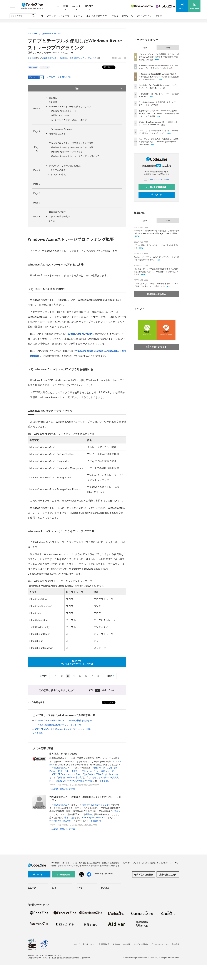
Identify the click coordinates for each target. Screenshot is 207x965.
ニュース (54, 6)
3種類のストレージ (60, 115)
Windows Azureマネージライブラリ (68, 151)
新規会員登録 (157, 187)
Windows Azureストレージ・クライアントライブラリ (76, 156)
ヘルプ (77, 944)
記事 (65, 6)
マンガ (158, 15)
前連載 (71, 334)
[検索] (33, 16)
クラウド (44, 67)
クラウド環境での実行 (59, 216)
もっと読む (37, 732)
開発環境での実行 (57, 212)
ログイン (158, 194)
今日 (145, 47)
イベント (76, 6)
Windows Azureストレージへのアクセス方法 (72, 147)
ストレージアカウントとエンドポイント (70, 119)
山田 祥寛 (31, 58)
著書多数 (103, 780)
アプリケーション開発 (58, 15)
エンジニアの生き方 (96, 15)
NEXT (109, 676)
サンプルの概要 (58, 169)
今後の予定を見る (158, 346)
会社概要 (126, 944)
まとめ (52, 220)
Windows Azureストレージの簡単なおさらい (70, 106)
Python (114, 15)
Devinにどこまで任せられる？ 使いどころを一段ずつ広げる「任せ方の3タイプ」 (159, 131)
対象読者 (53, 101)
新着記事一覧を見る (156, 294)
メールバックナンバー (158, 179)
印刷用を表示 (38, 702)
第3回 (81, 334)
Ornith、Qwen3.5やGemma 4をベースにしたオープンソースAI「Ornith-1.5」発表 (159, 123)
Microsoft (33, 67)
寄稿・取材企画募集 (143, 874)
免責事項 (116, 944)
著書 (66, 817)
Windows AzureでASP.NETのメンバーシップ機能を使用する (63, 720)
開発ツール (127, 15)
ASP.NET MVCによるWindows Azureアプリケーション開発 (63, 729)
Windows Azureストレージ (63, 110)
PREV (44, 676)
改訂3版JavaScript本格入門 (71, 777)
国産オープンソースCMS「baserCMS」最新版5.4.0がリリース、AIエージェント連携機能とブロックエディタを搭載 (159, 113)
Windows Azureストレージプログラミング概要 (71, 142)
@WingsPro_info (97, 817)
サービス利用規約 (140, 944)
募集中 (89, 814)
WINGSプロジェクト (61, 767)
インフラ (77, 15)
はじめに (53, 97)
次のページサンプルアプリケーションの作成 (77, 662)
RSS (84, 817)
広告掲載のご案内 (167, 874)
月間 (168, 47)
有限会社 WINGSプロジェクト (96, 804)
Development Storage (61, 129)
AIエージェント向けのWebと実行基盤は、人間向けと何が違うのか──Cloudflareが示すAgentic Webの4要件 (159, 142)
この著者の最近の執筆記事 (62, 789)
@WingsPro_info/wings (60, 820)
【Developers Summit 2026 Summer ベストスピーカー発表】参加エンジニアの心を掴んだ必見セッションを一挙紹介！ (159, 76)
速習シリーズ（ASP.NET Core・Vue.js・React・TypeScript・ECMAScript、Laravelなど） (83, 774)
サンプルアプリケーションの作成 (64, 165)
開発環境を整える (57, 133)
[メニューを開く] (13, 6)
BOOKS (89, 6)
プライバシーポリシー (160, 944)
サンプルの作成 (58, 174)
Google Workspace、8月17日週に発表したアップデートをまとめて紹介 (158, 103)
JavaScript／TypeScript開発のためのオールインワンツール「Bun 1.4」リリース (158, 86)
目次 (77, 88)
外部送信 (175, 944)
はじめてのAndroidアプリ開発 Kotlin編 (74, 780)
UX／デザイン (144, 15)
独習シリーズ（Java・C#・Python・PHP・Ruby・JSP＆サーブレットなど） (84, 769)
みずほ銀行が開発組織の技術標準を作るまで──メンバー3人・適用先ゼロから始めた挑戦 (158, 66)
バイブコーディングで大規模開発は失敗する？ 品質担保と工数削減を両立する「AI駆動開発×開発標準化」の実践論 (159, 57)
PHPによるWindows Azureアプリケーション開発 (58, 724)
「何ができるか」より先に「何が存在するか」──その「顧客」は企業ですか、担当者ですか (156, 284)
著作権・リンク (89, 944)
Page (36, 108)
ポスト (109, 67)
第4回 (89, 334)
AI (42, 15)
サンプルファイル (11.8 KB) (58, 76)
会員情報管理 (104, 944)
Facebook (96, 820)
